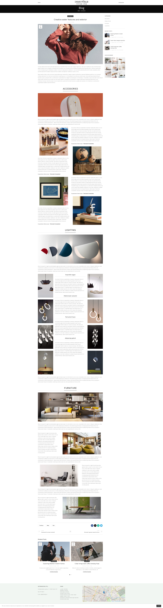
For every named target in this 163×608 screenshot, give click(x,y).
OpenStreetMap (118, 601)
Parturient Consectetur (55, 174)
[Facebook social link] (92, 525)
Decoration (83, 10)
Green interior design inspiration (117, 40)
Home (79, 10)
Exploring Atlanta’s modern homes (54, 564)
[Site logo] (81, 2)
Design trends (108, 21)
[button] (104, 592)
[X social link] (95, 525)
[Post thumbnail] (107, 35)
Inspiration (107, 25)
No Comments (120, 37)
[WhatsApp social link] (98, 525)
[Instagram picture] (108, 60)
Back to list (70, 531)
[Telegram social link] (101, 525)
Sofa (53, 525)
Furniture (41, 525)
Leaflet (113, 601)
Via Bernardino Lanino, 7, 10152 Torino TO (47, 589)
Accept (158, 605)
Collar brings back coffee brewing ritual (87, 564)
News (48, 525)
